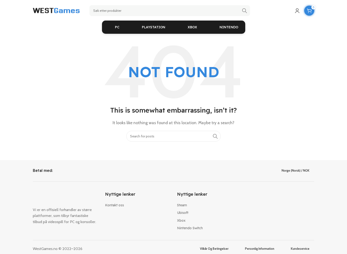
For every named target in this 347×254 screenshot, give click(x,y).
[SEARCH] (244, 10)
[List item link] (137, 205)
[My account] (297, 10)
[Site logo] (56, 10)
